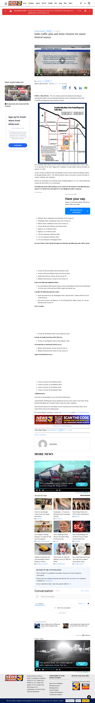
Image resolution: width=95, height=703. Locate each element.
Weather (31, 3)
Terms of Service (32, 676)
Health (50, 3)
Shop (60, 3)
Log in (82, 590)
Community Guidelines (38, 678)
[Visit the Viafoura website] (86, 635)
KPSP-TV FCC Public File (35, 682)
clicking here (49, 580)
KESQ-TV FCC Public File (35, 680)
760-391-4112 (65, 412)
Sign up (87, 590)
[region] (62, 613)
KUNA (44, 3)
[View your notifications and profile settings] (88, 603)
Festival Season (51, 430)
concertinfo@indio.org (81, 412)
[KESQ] (15, 3)
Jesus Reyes (39, 81)
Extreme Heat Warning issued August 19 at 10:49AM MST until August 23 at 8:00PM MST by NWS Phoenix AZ (50, 12)
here (70, 584)
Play (65, 3)
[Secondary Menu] (7, 3)
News (25, 3)
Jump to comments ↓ (41, 435)
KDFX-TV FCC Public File (35, 685)
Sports (38, 3)
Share (70, 3)
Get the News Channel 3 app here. (62, 426)
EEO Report (30, 687)
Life (55, 3)
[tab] (40, 603)
